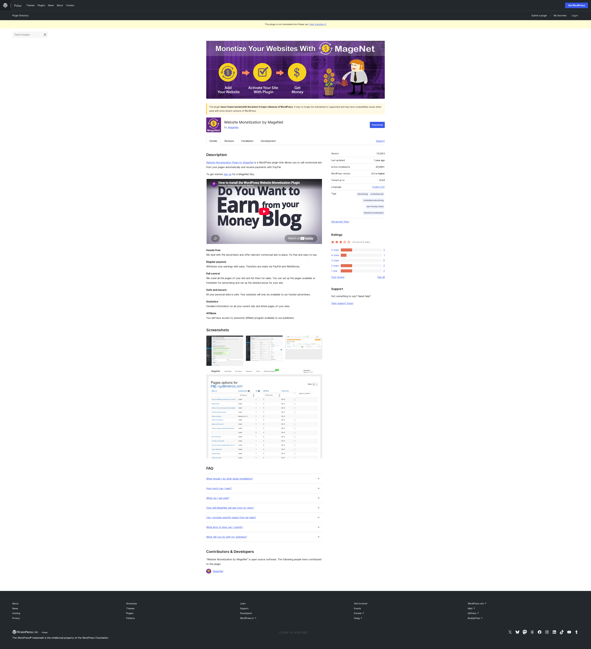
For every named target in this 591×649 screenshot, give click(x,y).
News (15, 608)
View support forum (342, 303)
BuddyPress (475, 618)
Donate (359, 613)
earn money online (375, 206)
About (15, 603)
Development (268, 140)
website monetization (374, 213)
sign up (227, 174)
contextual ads (377, 194)
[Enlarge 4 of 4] (318, 372)
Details (213, 140)
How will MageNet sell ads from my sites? (230, 507)
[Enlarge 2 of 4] (278, 339)
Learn (243, 603)
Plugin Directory (20, 15)
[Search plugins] (45, 35)
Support (380, 140)
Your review (337, 277)
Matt (471, 608)
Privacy (16, 618)
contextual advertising (373, 200)
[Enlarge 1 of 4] (239, 339)
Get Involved (360, 603)
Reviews (229, 140)
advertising (363, 194)
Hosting (16, 613)
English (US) (378, 187)
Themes (130, 608)
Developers (246, 613)
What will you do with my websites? (226, 536)
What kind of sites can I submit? (224, 527)
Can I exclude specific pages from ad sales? (231, 517)
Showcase (131, 603)
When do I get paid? (217, 498)
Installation (247, 140)
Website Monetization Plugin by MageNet (230, 162)
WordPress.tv (248, 618)
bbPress (473, 613)
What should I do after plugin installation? (229, 478)
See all (381, 277)
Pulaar (45, 632)
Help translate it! (318, 24)
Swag (358, 618)
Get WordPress (576, 5)
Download (377, 125)
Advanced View (340, 221)
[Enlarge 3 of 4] (318, 339)
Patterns (130, 618)
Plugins (129, 613)
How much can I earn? (219, 488)
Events (357, 608)
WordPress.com (477, 603)
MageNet (233, 127)
